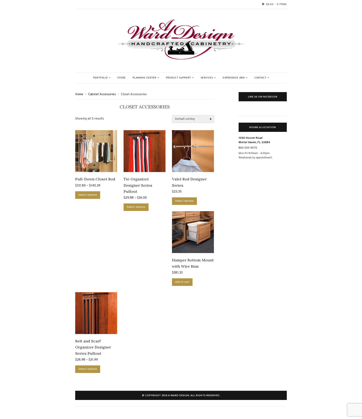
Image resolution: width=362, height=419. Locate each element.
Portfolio (100, 78)
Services (207, 78)
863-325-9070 (248, 148)
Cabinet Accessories (102, 94)
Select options (87, 195)
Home (79, 94)
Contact (260, 78)
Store (121, 78)
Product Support (178, 78)
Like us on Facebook (262, 96)
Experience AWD (234, 78)
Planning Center (144, 78)
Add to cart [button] (182, 282)
